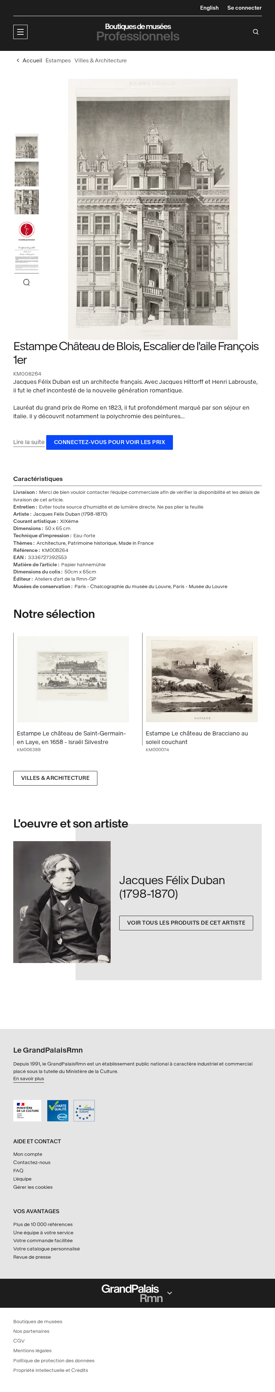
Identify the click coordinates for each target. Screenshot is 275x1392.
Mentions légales (32, 1350)
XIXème (69, 521)
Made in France (136, 543)
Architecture (51, 543)
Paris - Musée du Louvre (200, 586)
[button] (20, 32)
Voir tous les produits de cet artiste (186, 923)
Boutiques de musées (37, 1321)
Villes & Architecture (55, 778)
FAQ (18, 1170)
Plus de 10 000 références (43, 1224)
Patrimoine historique (92, 543)
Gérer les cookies (33, 1187)
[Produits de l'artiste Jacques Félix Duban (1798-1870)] (66, 902)
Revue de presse (32, 1257)
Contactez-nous (31, 1162)
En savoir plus (28, 1078)
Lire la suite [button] (29, 442)
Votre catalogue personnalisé (46, 1248)
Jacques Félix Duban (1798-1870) (70, 514)
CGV (19, 1341)
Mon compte (27, 1154)
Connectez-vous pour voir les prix (109, 442)
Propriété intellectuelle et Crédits (50, 1370)
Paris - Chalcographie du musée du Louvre (122, 586)
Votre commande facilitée (43, 1240)
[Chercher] (256, 32)
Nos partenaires (31, 1331)
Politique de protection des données (54, 1360)
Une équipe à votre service (43, 1232)
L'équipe (22, 1179)
